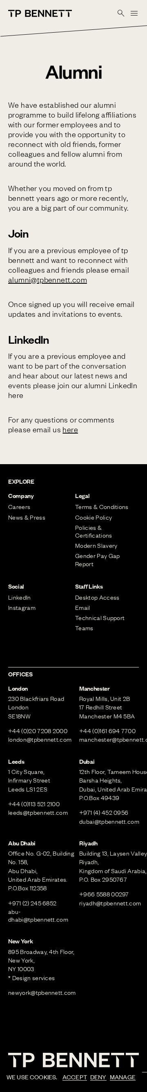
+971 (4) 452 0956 (103, 812)
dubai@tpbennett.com (109, 821)
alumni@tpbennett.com (47, 279)
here (70, 429)
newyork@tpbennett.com (42, 992)
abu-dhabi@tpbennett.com (38, 915)
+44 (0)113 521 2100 (34, 804)
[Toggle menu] (134, 13)
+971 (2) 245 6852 (32, 903)
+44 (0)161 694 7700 (107, 731)
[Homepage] (40, 13)
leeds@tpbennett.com (38, 812)
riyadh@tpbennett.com (110, 903)
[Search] (121, 13)
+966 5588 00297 (104, 894)
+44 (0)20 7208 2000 (37, 731)
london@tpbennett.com (39, 739)
